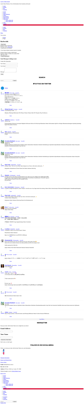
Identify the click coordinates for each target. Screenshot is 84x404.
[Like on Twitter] (8, 105)
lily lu (6, 207)
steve (6, 131)
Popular (4, 7)
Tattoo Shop (10, 46)
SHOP (4, 11)
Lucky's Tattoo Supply (5, 1)
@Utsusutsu (12, 216)
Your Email (3, 66)
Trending (5, 9)
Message (2, 71)
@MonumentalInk (16, 240)
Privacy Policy (4, 362)
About (4, 13)
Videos (4, 15)
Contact (4, 23)
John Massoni (8, 265)
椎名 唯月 (7, 92)
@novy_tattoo (17, 141)
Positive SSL (3, 402)
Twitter (11, 105)
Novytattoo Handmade (10, 141)
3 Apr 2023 (17, 92)
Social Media (6, 16)
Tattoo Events (6, 17)
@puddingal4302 (13, 164)
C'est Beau (7, 228)
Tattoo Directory (6, 14)
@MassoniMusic (14, 265)
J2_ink (6, 271)
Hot (4, 8)
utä (5, 254)
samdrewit (7, 119)
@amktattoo (10, 312)
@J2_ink (9, 271)
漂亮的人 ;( (7, 216)
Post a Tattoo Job (9, 21)
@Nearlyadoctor (17, 187)
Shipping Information (5, 357)
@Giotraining (15, 109)
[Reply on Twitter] (5, 105)
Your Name (3, 63)
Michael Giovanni (9, 109)
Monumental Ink (8, 240)
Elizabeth (7, 175)
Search (14, 80)
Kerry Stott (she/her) (9, 187)
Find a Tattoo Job (9, 20)
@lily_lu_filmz (11, 207)
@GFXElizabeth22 (12, 175)
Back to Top (3, 373)
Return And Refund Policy (6, 360)
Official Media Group (16, 371)
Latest (4, 6)
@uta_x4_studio (9, 254)
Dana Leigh (7, 164)
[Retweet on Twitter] (7, 105)
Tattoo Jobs (5, 19)
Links (4, 22)
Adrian (6, 312)
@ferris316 (9, 131)
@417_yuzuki (12, 92)
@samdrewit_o (12, 119)
